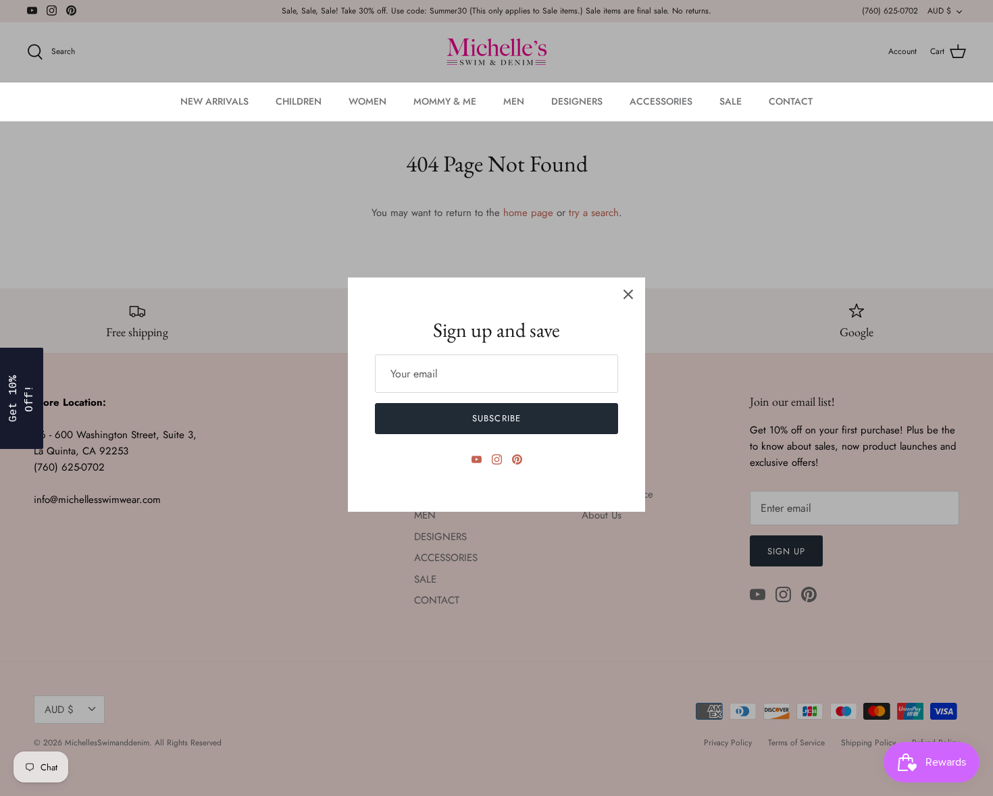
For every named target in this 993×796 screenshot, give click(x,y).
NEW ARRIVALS (214, 101)
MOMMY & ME (444, 101)
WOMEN (367, 101)
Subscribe (496, 418)
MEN (513, 101)
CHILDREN (299, 101)
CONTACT (791, 101)
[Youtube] (477, 459)
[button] (21, 398)
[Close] (628, 294)
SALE (730, 101)
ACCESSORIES (661, 101)
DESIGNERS (577, 101)
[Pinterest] (517, 459)
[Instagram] (497, 459)
